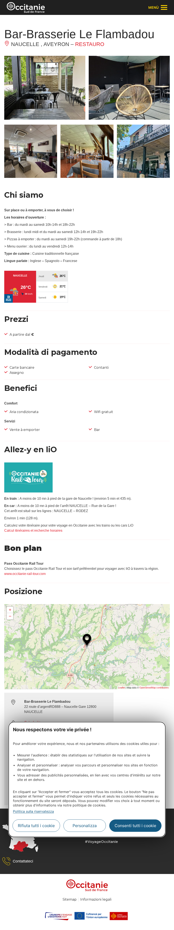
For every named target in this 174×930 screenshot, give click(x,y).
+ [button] (10, 609)
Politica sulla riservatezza (33, 811)
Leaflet (121, 687)
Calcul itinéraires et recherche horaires (33, 530)
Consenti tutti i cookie (135, 825)
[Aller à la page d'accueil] (26, 7)
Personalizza (85, 825)
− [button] (10, 616)
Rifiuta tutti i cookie (36, 825)
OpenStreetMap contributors (154, 687)
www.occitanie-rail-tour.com (25, 574)
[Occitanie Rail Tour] (28, 491)
